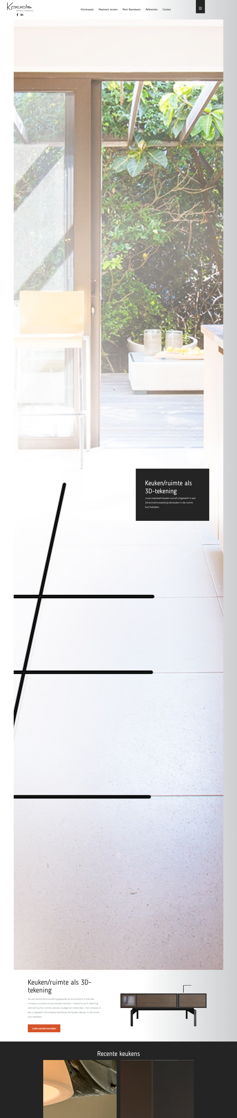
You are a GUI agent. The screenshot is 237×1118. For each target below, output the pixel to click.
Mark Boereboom (132, 9)
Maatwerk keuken (108, 9)
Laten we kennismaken (44, 1028)
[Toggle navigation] (200, 8)
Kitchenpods (87, 9)
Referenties (152, 9)
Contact (167, 9)
